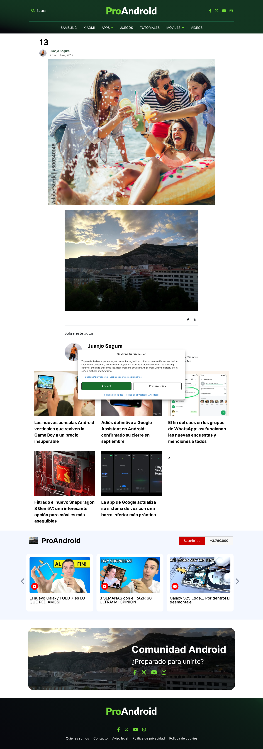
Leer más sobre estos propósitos (125, 376)
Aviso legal (153, 394)
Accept (106, 386)
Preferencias (157, 386)
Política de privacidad (136, 394)
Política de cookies (113, 394)
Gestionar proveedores (96, 376)
